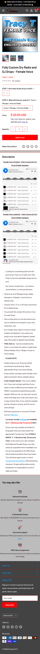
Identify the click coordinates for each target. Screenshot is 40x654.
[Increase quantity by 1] (25, 129)
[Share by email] (36, 146)
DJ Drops (23, 419)
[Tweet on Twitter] (32, 146)
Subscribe (10, 605)
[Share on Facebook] (23, 146)
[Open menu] (3, 10)
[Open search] (27, 10)
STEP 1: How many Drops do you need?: (18, 88)
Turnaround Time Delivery (16, 461)
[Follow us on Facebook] (3, 626)
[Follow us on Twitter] (8, 626)
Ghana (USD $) (8, 615)
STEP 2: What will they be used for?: (19, 101)
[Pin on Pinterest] (27, 146)
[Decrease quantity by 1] (13, 129)
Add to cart (20, 137)
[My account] (31, 10)
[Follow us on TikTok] (20, 626)
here (20, 538)
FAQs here (14, 415)
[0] (36, 10)
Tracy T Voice (7, 77)
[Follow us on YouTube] (16, 626)
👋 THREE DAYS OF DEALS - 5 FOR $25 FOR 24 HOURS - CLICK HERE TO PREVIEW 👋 (20, 3)
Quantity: (5, 129)
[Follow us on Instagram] (12, 626)
